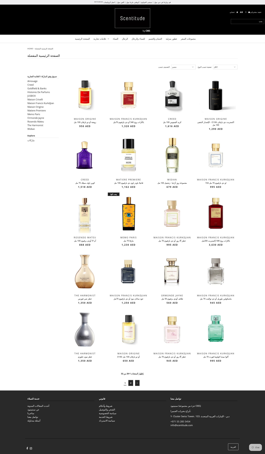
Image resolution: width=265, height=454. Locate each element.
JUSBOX (31, 95)
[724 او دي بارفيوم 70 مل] (216, 155)
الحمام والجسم (155, 38)
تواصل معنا (32, 416)
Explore (31, 135)
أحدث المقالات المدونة (38, 405)
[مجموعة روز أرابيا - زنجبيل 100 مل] (172, 155)
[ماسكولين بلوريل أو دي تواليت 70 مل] (216, 271)
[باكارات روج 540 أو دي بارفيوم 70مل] (129, 95)
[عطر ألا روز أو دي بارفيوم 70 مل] (172, 213)
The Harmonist (35, 125)
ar (241, 12)
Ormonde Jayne (35, 117)
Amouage (32, 81)
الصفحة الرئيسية (82, 38)
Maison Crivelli (35, 99)
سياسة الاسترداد (107, 420)
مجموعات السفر (188, 38)
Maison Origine (35, 106)
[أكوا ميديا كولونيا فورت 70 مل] (216, 329)
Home (30, 48)
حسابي (232, 12)
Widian (31, 128)
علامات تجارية (100, 38)
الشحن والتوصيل (107, 409)
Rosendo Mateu (35, 121)
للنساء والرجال (138, 38)
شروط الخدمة (106, 416)
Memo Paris (33, 114)
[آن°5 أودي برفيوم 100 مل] (85, 213)
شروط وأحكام (105, 405)
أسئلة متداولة (33, 420)
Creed (30, 84)
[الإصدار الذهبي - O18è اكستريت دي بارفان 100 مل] (216, 95)
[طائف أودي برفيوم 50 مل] (172, 271)
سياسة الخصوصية (107, 413)
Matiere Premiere (36, 110)
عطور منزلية (171, 38)
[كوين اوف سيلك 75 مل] (85, 155)
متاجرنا (30, 413)
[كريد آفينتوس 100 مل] (172, 95)
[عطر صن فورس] (85, 271)
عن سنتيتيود (33, 409)
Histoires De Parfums (38, 92)
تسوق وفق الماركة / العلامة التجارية (42, 76)
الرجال (125, 38)
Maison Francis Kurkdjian (40, 103)
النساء (115, 38)
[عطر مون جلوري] (85, 329)
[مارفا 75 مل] (129, 213)
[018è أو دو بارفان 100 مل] (129, 329)
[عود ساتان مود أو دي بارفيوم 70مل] (129, 271)
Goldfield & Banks (36, 88)
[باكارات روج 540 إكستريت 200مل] (216, 213)
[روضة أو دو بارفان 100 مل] (85, 95)
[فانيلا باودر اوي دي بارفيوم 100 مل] (129, 155)
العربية (233, 447)
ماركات (31, 140)
